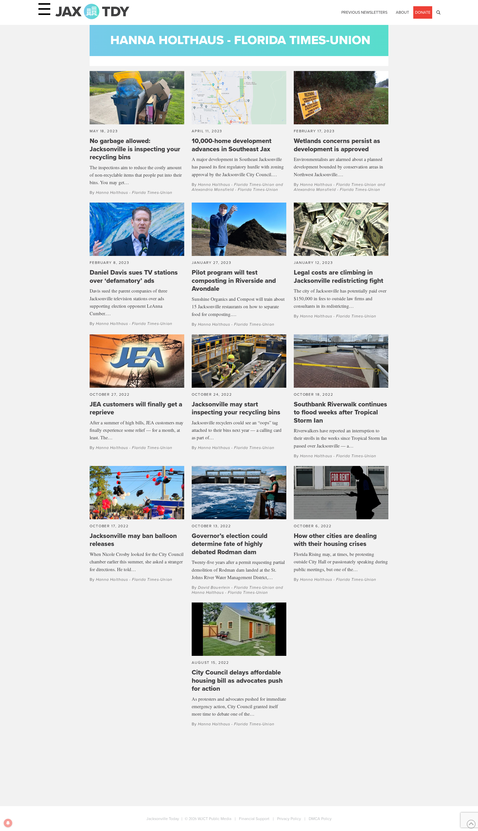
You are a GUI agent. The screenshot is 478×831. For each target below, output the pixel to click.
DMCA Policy (320, 819)
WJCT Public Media (214, 819)
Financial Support (254, 819)
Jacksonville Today (162, 819)
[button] (438, 12)
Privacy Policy (289, 819)
